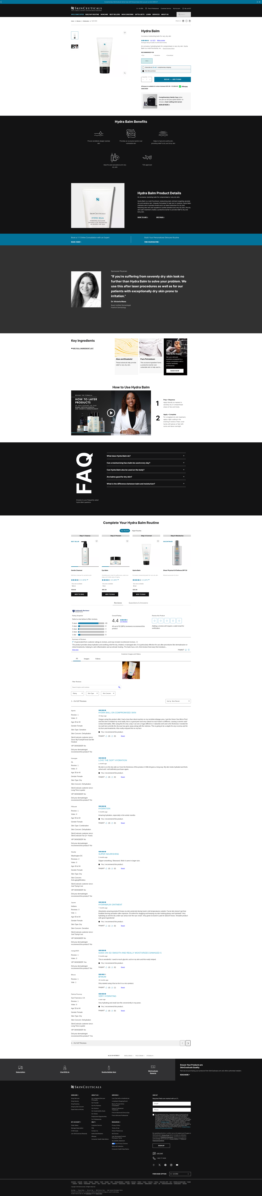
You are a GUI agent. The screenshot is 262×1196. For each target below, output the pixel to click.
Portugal (104, 1183)
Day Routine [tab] (125, 531)
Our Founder (95, 1103)
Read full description (168, 48)
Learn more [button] (144, 88)
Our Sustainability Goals (98, 1111)
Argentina (73, 1181)
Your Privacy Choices (121, 1143)
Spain (128, 1183)
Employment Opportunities (99, 1116)
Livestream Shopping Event (120, 1101)
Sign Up (161, 1145)
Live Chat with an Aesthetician (120, 1098)
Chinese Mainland (119, 1181)
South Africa (122, 1183)
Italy (171, 1181)
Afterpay (93, 1136)
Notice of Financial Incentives (163, 1128)
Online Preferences (117, 1131)
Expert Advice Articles (77, 1109)
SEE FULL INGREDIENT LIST (83, 348)
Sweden (134, 1183)
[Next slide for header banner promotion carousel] (257, 1)
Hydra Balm (137, 570)
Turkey (155, 1183)
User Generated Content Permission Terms (119, 1137)
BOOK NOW (175, 371)
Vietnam (185, 1183)
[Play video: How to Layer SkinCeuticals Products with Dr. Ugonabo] (74, 46)
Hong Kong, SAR (164, 1181)
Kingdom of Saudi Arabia (180, 1181)
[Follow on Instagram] (171, 1165)
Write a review (161, 40)
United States (177, 1183)
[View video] (111, 412)
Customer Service (166, 8)
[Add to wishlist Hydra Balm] (124, 32)
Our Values (94, 1113)
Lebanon (75, 1183)
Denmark (133, 1181)
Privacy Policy (116, 1125)
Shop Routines (75, 1104)
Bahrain (91, 1181)
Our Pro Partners (96, 1105)
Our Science (95, 1108)
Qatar (109, 1183)
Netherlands (87, 1183)
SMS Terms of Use (100, 1190)
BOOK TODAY (76, 242)
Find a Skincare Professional (120, 1115)
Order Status (74, 1125)
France (144, 1181)
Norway (94, 1183)
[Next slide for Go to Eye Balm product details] (127, 552)
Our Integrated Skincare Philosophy (98, 1099)
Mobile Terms (165, 1122)
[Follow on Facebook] (154, 1165)
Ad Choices (115, 1133)
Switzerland (140, 1183)
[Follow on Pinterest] (165, 1165)
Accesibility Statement (118, 1141)
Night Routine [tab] (136, 531)
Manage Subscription (77, 1128)
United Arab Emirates (167, 1183)
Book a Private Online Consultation (118, 1104)
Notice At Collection (117, 1146)
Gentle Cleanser (76, 570)
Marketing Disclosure (167, 1137)
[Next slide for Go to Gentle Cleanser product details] (97, 552)
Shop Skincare (75, 1098)
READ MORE (184, 1074)
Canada (107, 1181)
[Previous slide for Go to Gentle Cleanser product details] (73, 552)
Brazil (101, 1181)
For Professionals (96, 1119)
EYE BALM (150, 1055)
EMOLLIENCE (128, 1055)
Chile (111, 1181)
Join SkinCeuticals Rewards (79, 1133)
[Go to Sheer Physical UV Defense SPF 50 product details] (177, 553)
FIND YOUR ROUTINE (151, 242)
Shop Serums (75, 1101)
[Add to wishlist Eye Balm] (127, 541)
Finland (139, 1181)
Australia (80, 1181)
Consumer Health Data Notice (100, 1139)
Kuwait (189, 1181)
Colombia (127, 1181)
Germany (150, 1181)
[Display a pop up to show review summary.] (88, 580)
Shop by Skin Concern (77, 1106)
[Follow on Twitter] (159, 1165)
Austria (85, 1181)
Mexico (80, 1183)
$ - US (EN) (140, 8)
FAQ (92, 1128)
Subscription (20, 1072)
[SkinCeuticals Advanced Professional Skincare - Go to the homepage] (86, 9)
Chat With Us (64, 1072)
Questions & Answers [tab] (138, 603)
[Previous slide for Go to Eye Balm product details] (104, 552)
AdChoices (88, 1193)
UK (159, 1183)
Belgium (97, 1181)
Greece (156, 1181)
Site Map (73, 1190)
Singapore (114, 1183)
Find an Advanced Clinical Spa (120, 1112)
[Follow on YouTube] (177, 1165)
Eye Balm (105, 570)
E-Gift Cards (74, 1131)
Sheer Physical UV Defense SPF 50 (175, 570)
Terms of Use (115, 1128)
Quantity (144, 77)
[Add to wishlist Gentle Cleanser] (96, 541)
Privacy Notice (174, 1138)
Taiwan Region (148, 1183)
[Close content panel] (259, 2)
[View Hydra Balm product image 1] (74, 35)
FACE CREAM (139, 1055)
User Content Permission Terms (115, 1190)
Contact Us (94, 1131)
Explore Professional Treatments (117, 1109)
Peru (99, 1183)
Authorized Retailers (97, 1133)
